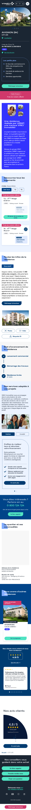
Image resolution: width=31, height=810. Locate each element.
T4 (21, 189)
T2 (15, 189)
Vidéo (24, 330)
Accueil (4, 752)
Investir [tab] (22, 434)
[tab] (13, 28)
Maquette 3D (17, 336)
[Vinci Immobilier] (7, 3)
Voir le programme (15, 638)
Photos (10, 330)
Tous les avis (15, 663)
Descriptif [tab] (7, 266)
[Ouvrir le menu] (27, 3)
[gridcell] (13, 201)
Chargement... (19, 211)
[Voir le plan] (26, 229)
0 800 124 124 (15, 505)
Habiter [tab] (8, 434)
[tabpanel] (15, 465)
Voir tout (6, 189)
